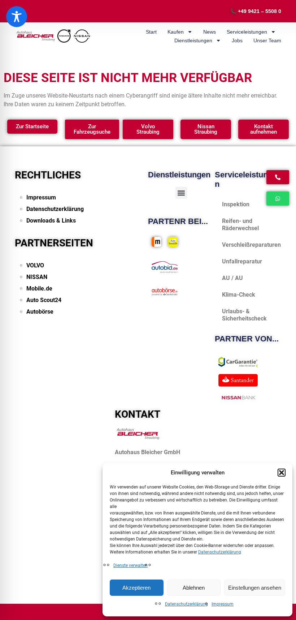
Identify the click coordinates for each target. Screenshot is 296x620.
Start (151, 32)
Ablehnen (194, 588)
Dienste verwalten (130, 565)
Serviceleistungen (247, 32)
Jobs (237, 40)
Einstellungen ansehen (254, 588)
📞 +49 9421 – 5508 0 (255, 11)
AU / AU (232, 278)
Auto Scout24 (43, 300)
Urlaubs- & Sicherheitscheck (244, 315)
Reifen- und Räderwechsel (240, 225)
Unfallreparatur (242, 261)
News (209, 32)
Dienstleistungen (193, 40)
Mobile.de (39, 288)
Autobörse (39, 311)
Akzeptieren (136, 588)
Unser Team (267, 40)
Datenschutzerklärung (219, 552)
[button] (281, 472)
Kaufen (175, 32)
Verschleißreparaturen (251, 244)
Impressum (223, 604)
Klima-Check (238, 294)
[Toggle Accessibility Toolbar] (16, 16)
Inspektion (235, 204)
